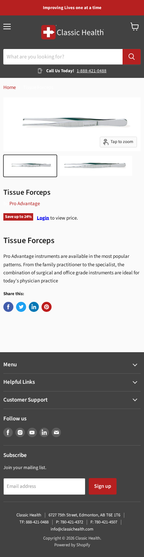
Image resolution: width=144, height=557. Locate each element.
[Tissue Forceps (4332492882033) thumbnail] (30, 166)
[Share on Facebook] (8, 307)
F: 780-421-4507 (103, 522)
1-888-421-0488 (91, 71)
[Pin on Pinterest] (47, 307)
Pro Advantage (24, 203)
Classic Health (28, 515)
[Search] (132, 56)
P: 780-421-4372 (69, 522)
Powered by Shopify (72, 545)
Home (9, 87)
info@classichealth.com (72, 529)
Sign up (102, 486)
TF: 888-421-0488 (34, 522)
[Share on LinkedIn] (34, 307)
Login (43, 217)
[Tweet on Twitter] (21, 307)
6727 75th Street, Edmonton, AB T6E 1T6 (84, 515)
